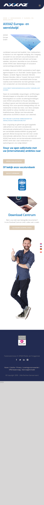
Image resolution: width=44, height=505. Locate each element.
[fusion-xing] (27, 360)
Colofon (12, 367)
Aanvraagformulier (28, 370)
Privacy (18, 367)
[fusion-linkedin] (24, 360)
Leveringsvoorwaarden (31, 367)
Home (6, 367)
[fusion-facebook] (16, 360)
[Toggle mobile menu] (40, 5)
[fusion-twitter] (20, 360)
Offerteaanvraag (15, 370)
